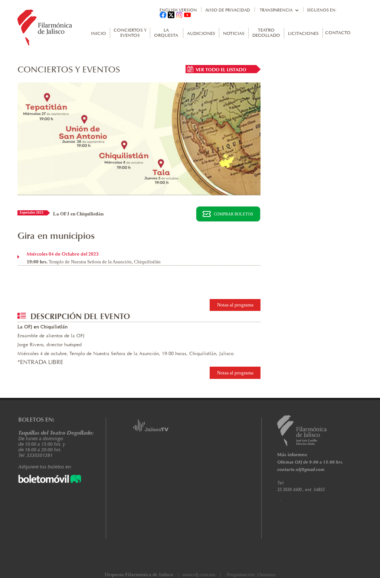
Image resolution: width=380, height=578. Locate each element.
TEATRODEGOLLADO (266, 33)
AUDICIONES (201, 33)
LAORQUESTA (166, 33)
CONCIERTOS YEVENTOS (130, 33)
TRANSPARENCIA (276, 10)
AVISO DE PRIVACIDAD (227, 10)
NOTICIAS (234, 33)
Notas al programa (235, 305)
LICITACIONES (303, 33)
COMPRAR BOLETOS (233, 214)
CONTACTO (338, 33)
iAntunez (266, 574)
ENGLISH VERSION (178, 10)
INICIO (98, 33)
